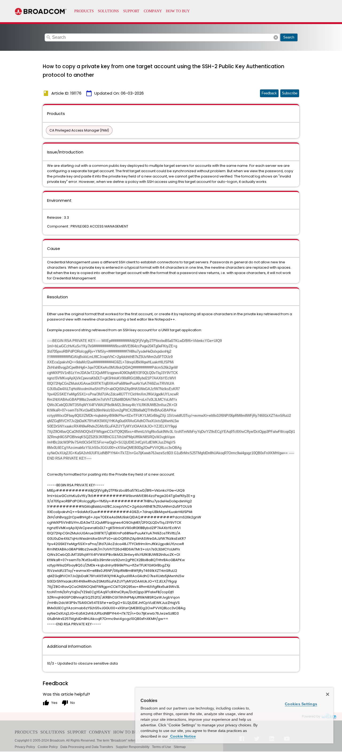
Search (288, 37)
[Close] (327, 694)
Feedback (269, 93)
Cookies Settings (301, 704)
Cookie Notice (182, 736)
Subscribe (289, 93)
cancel (275, 37)
